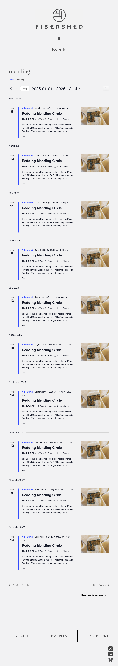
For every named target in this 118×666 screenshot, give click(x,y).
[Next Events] (16, 88)
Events (11, 79)
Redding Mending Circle (42, 113)
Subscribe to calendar (92, 594)
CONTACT (18, 636)
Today (24, 88)
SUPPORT (99, 636)
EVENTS (59, 636)
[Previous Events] (10, 88)
